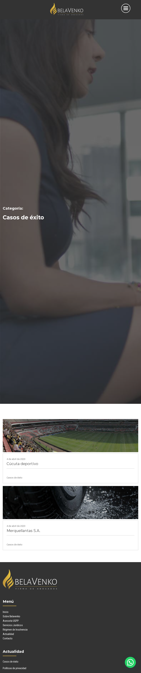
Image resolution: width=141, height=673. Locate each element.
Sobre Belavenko (11, 616)
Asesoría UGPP (11, 620)
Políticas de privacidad (14, 668)
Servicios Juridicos (13, 625)
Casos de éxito (10, 661)
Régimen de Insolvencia (15, 629)
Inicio (5, 611)
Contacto (7, 638)
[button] (130, 662)
